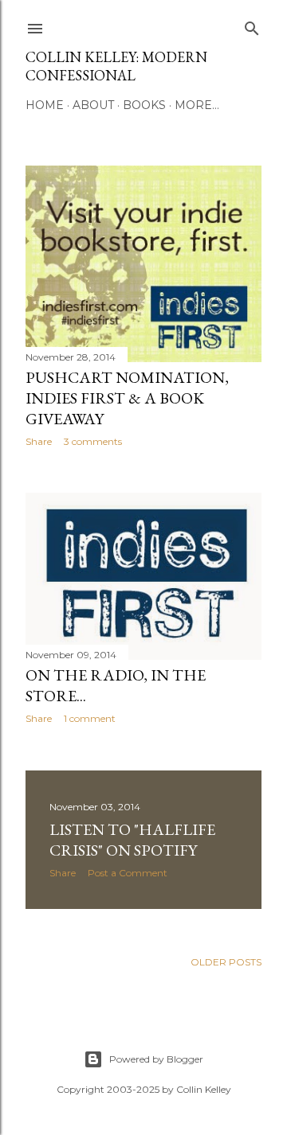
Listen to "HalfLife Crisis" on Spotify (132, 839)
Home (45, 105)
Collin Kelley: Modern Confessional (116, 66)
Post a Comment (127, 873)
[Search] (251, 25)
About (93, 105)
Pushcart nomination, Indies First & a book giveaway (127, 398)
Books (144, 105)
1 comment (90, 718)
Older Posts (226, 962)
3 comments (93, 441)
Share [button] (39, 441)
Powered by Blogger (156, 1059)
